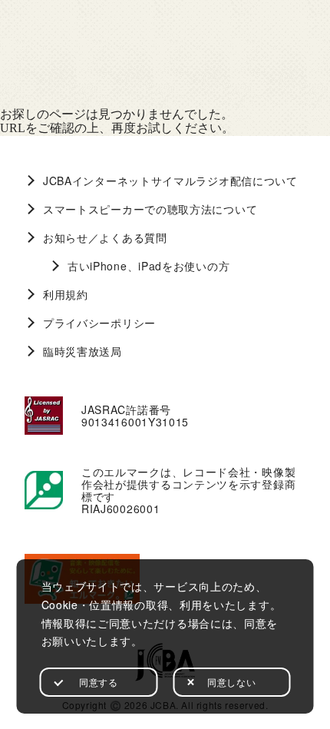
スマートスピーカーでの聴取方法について (150, 209)
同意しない (231, 681)
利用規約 (65, 294)
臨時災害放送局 (82, 351)
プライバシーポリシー (99, 322)
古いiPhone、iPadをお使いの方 (148, 265)
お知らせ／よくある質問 (105, 237)
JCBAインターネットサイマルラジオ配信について (170, 180)
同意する (98, 681)
